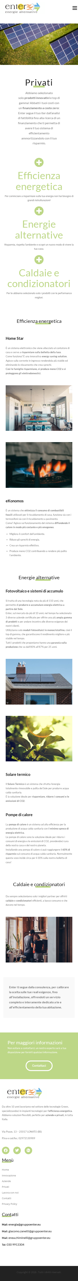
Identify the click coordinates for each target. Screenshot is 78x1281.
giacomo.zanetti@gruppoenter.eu (30, 1231)
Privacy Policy (9, 1204)
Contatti (6, 1198)
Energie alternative (39, 229)
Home (5, 1169)
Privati (5, 1186)
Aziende (6, 1181)
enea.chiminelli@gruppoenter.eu (29, 1237)
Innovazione (9, 1175)
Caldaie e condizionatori (39, 278)
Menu (74, 8)
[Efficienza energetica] (39, 162)
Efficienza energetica (39, 180)
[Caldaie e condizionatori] (39, 259)
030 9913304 (15, 1244)
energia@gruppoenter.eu (25, 1224)
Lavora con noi (10, 1192)
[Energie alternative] (39, 211)
